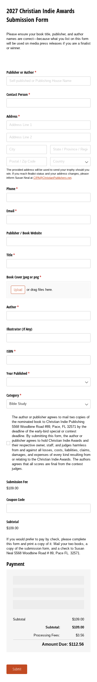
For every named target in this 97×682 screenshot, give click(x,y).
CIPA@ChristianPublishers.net (52, 177)
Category (19, 395)
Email (17, 210)
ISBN (17, 351)
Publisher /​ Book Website (24, 233)
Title (16, 254)
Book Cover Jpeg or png (29, 277)
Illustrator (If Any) (19, 329)
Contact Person (24, 94)
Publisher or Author (27, 72)
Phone (18, 188)
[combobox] (70, 161)
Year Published (24, 373)
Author (18, 306)
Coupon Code (15, 499)
